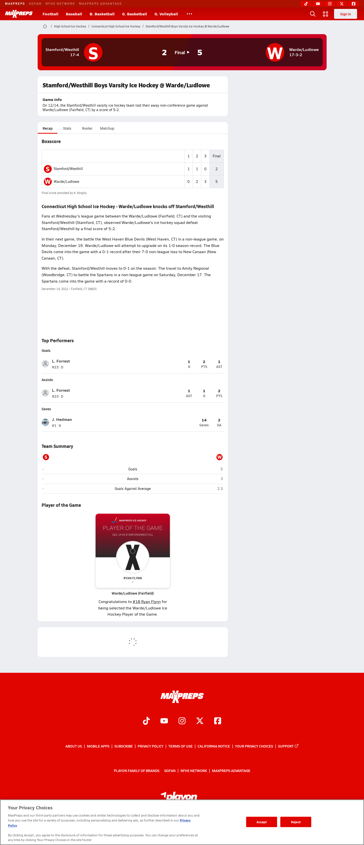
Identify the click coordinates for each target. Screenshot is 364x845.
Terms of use (180, 746)
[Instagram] (329, 3)
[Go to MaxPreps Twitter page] (200, 721)
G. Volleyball (166, 14)
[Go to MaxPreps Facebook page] (218, 721)
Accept (262, 822)
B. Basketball (102, 14)
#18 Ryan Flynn (147, 601)
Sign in (345, 13)
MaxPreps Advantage (100, 3)
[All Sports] (189, 13)
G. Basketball (134, 14)
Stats (67, 128)
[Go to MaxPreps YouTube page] (164, 721)
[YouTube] (317, 3)
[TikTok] (306, 3)
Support (286, 746)
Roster (87, 128)
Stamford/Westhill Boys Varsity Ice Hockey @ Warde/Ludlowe (187, 26)
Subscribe (123, 746)
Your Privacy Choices (254, 746)
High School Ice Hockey (70, 26)
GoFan (35, 3)
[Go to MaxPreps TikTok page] (146, 721)
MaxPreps (15, 3)
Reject (296, 822)
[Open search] (312, 13)
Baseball (74, 14)
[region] (182, 822)
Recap (47, 128)
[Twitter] (341, 3)
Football (50, 14)
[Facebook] (353, 3)
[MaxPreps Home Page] (45, 26)
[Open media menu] (325, 13)
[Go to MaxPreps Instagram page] (182, 721)
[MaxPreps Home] (19, 14)
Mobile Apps (98, 746)
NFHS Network (60, 3)
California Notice (214, 746)
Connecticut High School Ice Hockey (115, 26)
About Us (73, 746)
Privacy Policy (150, 746)
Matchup (107, 128)
